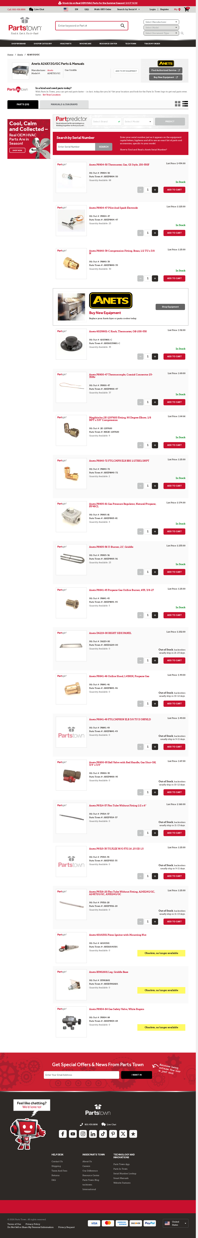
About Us (87, 1161)
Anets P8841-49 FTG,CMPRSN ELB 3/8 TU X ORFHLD (120, 719)
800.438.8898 (18, 9)
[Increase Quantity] (155, 190)
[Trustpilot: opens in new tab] (133, 1134)
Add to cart (174, 189)
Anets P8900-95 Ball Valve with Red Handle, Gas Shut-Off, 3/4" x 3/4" (122, 763)
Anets (50, 70)
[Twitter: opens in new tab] (123, 1134)
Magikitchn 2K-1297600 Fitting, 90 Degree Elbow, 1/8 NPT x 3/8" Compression (120, 419)
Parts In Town (120, 1169)
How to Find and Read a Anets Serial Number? (143, 149)
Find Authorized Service (163, 70)
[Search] (182, 33)
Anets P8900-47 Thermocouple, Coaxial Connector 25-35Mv (121, 376)
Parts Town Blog (90, 1180)
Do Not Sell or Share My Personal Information (30, 1227)
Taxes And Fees (59, 1170)
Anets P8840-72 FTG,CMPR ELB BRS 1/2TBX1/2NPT (119, 460)
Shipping (56, 1166)
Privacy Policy (33, 1224)
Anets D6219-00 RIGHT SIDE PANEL (110, 633)
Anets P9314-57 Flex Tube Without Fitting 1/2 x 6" (117, 805)
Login (153, 9)
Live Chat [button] (111, 1124)
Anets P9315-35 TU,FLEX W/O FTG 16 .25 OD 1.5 (116, 848)
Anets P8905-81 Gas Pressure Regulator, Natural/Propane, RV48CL (122, 505)
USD (86, 9)
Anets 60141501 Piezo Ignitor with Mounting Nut (117, 934)
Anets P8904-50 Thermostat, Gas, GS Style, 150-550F (119, 164)
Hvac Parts (65, 43)
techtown (87, 1184)
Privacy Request (66, 1227)
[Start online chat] (30, 1124)
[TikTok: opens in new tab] (103, 1134)
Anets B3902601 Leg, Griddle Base (108, 972)
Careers (86, 1166)
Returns (56, 1175)
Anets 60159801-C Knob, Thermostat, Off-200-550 (118, 331)
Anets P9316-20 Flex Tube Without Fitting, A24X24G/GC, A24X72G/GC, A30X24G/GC (122, 893)
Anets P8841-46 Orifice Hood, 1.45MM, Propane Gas (119, 676)
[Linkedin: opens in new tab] (93, 1134)
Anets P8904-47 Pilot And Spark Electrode (113, 207)
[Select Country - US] (66, 9)
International (89, 1189)
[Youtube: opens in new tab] (73, 1134)
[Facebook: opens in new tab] (63, 1134)
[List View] (185, 103)
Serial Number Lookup (124, 1173)
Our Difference (90, 1170)
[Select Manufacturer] (161, 21)
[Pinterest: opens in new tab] (113, 1134)
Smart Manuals (121, 1178)
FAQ (54, 1180)
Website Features (121, 1183)
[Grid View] (177, 103)
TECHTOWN (130, 43)
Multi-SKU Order (102, 9)
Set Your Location (52, 94)
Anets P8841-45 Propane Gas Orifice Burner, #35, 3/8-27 (121, 590)
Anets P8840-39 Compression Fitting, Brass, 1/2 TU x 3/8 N (122, 252)
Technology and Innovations (124, 1156)
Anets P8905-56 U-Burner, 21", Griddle (111, 546)
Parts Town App (121, 1164)
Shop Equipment (170, 307)
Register (164, 9)
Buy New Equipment (164, 77)
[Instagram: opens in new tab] (83, 1134)
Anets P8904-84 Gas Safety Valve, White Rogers (116, 1009)
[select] (175, 1223)
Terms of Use (14, 1224)
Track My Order (152, 43)
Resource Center (108, 43)
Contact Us (57, 1161)
